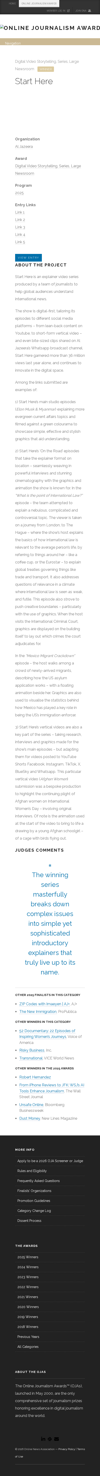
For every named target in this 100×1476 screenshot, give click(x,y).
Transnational (31, 1058)
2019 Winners (27, 1317)
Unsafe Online (31, 1105)
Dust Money (29, 1118)
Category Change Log (34, 1211)
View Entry (28, 257)
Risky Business (31, 1050)
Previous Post (74, 60)
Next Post (81, 60)
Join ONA (81, 10)
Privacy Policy (66, 1449)
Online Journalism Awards (39, 3)
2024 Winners (28, 1267)
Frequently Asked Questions (38, 1181)
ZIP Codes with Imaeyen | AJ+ (44, 1004)
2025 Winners (27, 1257)
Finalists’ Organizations (34, 1191)
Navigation (13, 43)
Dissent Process (29, 1221)
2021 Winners (27, 1297)
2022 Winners (28, 1287)
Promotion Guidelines (33, 1201)
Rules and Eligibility (32, 1171)
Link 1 (20, 212)
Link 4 (20, 234)
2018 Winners (27, 1327)
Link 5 (20, 242)
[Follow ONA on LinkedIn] (43, 1439)
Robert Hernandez (35, 1077)
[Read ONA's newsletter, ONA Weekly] (56, 1439)
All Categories (28, 1347)
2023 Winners (28, 1277)
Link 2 (20, 220)
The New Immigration (38, 1011)
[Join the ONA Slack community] (50, 1439)
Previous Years (28, 1337)
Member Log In (56, 10)
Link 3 (20, 227)
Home (12, 3)
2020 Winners (28, 1307)
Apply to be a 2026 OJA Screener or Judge (50, 1161)
